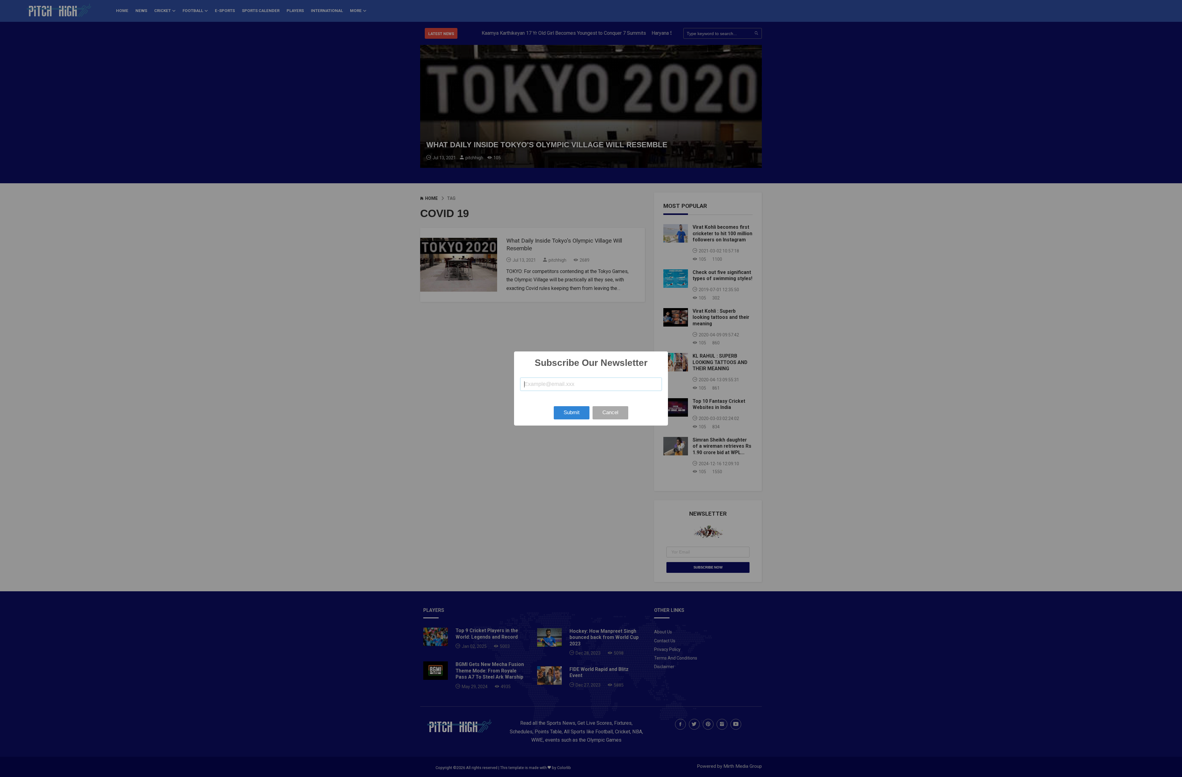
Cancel (610, 412)
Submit (572, 412)
